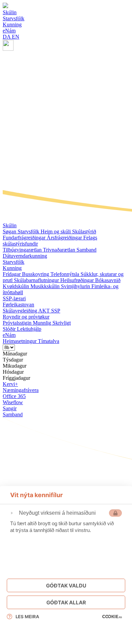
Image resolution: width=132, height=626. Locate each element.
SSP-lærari (14, 298)
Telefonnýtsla (65, 274)
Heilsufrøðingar (77, 280)
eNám (9, 335)
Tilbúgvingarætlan (23, 250)
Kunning (12, 268)
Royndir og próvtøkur (26, 317)
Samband (86, 250)
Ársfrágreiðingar (65, 237)
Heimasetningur (20, 341)
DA (7, 37)
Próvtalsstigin (18, 323)
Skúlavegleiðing (20, 311)
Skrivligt (61, 323)
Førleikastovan (18, 304)
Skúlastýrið (84, 231)
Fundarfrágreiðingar (25, 237)
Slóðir (10, 329)
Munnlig (42, 323)
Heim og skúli (56, 231)
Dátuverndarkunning (25, 256)
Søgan (10, 231)
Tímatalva (48, 341)
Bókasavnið (107, 280)
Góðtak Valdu (66, 585)
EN (15, 37)
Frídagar (12, 274)
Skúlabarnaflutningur (37, 280)
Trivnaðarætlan (59, 250)
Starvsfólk (29, 231)
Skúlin (10, 225)
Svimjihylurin (76, 286)
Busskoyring (36, 274)
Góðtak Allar (66, 602)
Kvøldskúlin (16, 286)
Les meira (27, 616)
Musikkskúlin (45, 286)
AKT (44, 311)
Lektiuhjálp (29, 329)
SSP (55, 311)
